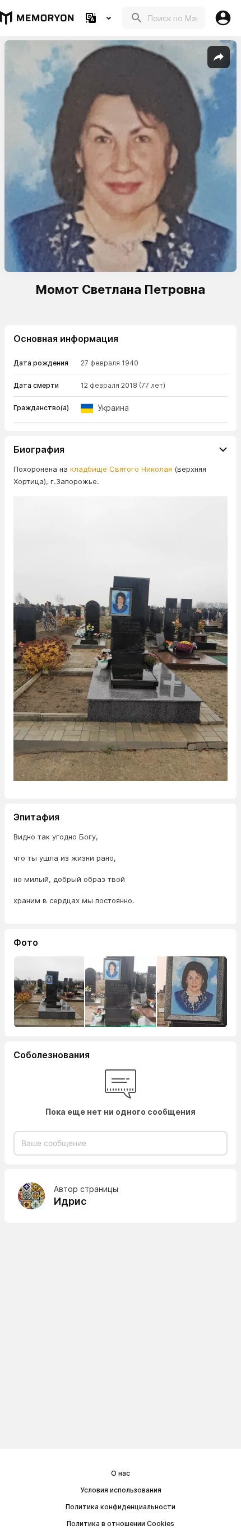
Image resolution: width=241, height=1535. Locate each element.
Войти (223, 18)
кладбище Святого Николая (121, 468)
